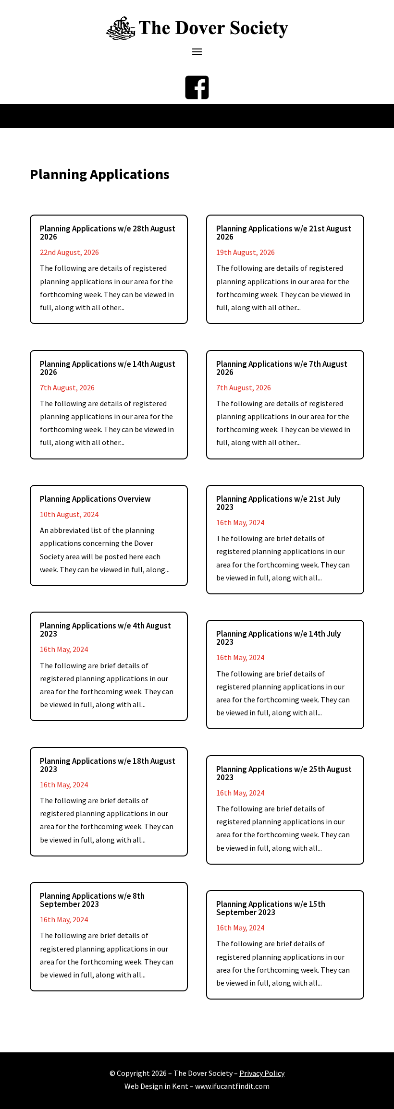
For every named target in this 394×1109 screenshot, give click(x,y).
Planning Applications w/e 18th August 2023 (107, 765)
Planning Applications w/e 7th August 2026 (281, 368)
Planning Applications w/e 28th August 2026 (107, 232)
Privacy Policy (261, 1073)
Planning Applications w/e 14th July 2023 (278, 637)
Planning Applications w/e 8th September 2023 (92, 900)
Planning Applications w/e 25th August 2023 (284, 773)
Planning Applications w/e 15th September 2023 (270, 908)
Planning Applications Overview (95, 499)
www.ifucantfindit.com (232, 1086)
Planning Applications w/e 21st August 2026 (283, 232)
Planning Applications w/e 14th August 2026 (107, 368)
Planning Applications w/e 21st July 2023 (278, 503)
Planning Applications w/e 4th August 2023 (105, 629)
